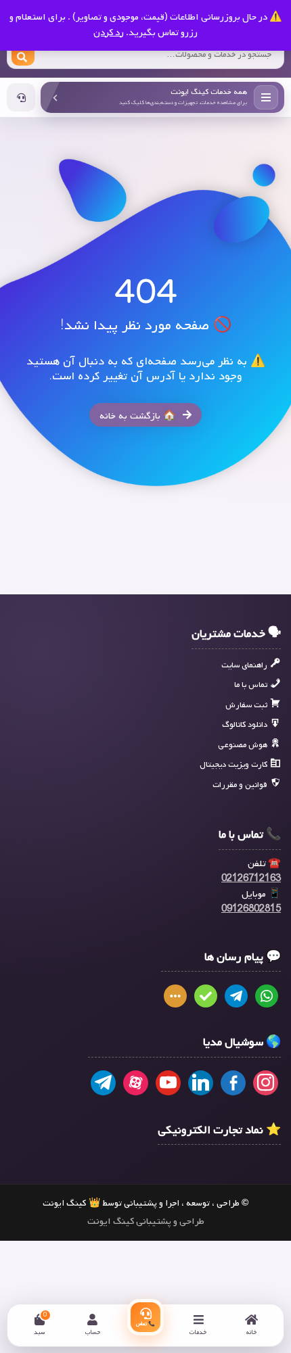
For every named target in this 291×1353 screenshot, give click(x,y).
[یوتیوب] (168, 1083)
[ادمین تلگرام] (236, 996)
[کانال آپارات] (135, 1083)
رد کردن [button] (108, 33)
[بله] (205, 996)
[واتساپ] (266, 996)
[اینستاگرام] (265, 1083)
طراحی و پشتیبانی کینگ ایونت (145, 1221)
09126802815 (251, 909)
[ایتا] (175, 996)
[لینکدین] (200, 1083)
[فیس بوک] (233, 1083)
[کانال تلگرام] (103, 1083)
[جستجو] (23, 55)
